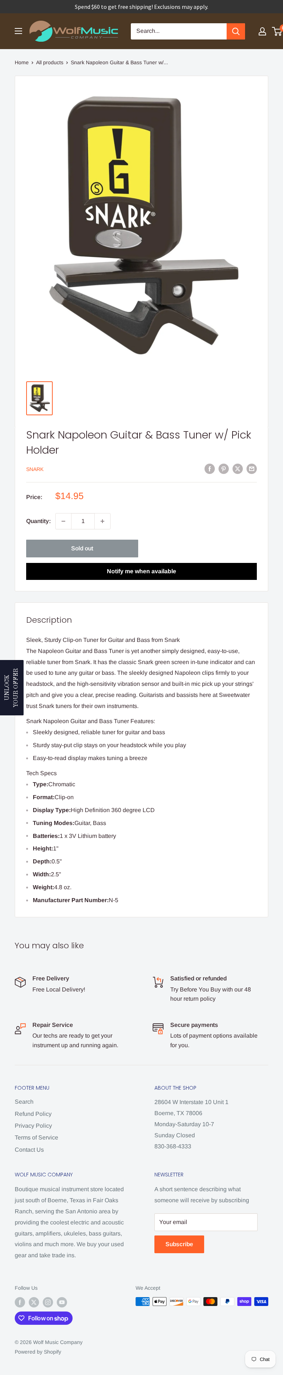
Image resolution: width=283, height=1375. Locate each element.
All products (49, 62)
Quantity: (38, 521)
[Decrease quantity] (63, 521)
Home (22, 62)
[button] (12, 687)
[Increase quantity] (102, 521)
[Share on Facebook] (210, 468)
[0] (277, 31)
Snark (34, 469)
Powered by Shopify (38, 1352)
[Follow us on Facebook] (20, 1302)
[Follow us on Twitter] (34, 1302)
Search (24, 1102)
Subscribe (179, 1244)
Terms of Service (36, 1137)
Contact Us (29, 1150)
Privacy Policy (33, 1126)
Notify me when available (141, 571)
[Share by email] (252, 468)
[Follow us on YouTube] (62, 1302)
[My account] (262, 31)
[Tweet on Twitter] (238, 468)
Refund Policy (33, 1114)
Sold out (82, 548)
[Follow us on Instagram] (48, 1302)
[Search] (236, 31)
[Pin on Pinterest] (224, 468)
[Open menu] (18, 31)
